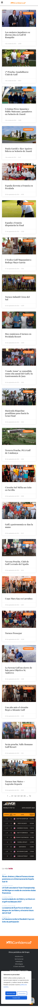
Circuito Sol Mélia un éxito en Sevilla (18, 488)
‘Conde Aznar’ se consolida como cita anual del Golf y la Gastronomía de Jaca (19, 373)
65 (25, 796)
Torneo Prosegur (13, 633)
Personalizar (22, 993)
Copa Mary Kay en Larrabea (18, 598)
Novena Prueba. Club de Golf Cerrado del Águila (17, 562)
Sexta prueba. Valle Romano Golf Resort (19, 745)
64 (22, 796)
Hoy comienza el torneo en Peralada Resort (18, 335)
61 (12, 796)
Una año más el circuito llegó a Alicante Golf (16, 708)
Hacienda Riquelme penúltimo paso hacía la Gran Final (17, 413)
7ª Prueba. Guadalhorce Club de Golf (17, 73)
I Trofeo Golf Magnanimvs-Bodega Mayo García (18, 261)
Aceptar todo (16, 998)
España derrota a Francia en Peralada (19, 186)
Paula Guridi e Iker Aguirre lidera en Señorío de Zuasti (18, 149)
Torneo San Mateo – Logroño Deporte (15, 782)
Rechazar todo (11, 993)
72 (30, 796)
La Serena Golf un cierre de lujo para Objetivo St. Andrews (18, 670)
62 (15, 796)
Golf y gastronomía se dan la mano (19, 525)
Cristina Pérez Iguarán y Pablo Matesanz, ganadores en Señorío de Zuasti (18, 111)
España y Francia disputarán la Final (14, 224)
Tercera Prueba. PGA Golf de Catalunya (17, 451)
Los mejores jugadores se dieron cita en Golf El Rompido (17, 35)
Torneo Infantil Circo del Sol (17, 298)
